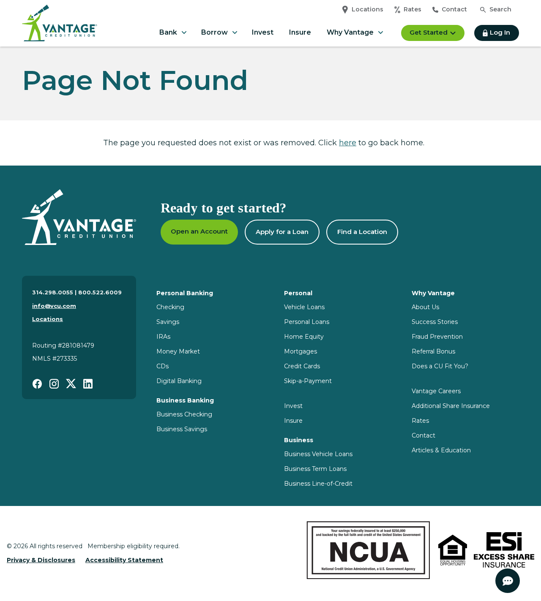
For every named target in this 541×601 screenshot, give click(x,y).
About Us (425, 307)
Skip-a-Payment (308, 381)
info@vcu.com (54, 305)
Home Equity (304, 336)
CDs (162, 366)
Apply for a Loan (282, 232)
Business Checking (184, 414)
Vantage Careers (436, 391)
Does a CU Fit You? (440, 366)
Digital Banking (179, 381)
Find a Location (362, 232)
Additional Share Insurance (451, 406)
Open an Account (199, 231)
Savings (167, 322)
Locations (367, 9)
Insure (300, 32)
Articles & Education (441, 450)
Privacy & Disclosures (41, 560)
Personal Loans (306, 322)
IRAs (163, 336)
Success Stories (435, 322)
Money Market (178, 351)
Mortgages (300, 351)
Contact (454, 9)
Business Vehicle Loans (318, 454)
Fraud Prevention (437, 336)
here (347, 142)
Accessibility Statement (124, 560)
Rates (412, 9)
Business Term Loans (315, 469)
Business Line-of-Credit (318, 483)
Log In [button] (500, 32)
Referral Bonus (433, 351)
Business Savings (181, 429)
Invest (262, 32)
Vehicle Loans (304, 307)
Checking (170, 307)
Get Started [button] (429, 32)
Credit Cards (302, 366)
